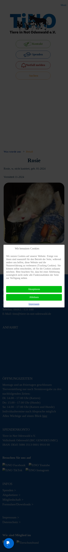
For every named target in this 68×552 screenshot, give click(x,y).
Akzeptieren (34, 289)
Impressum (34, 304)
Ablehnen (34, 297)
